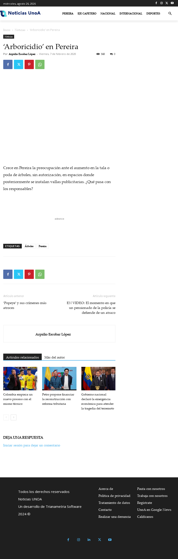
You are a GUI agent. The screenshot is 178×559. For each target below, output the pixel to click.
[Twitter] (166, 3)
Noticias (20, 30)
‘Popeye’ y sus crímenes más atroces (24, 305)
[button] (170, 13)
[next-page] (13, 417)
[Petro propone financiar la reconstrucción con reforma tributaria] (59, 378)
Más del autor (54, 357)
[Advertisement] (59, 228)
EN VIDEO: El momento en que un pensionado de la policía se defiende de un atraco (91, 307)
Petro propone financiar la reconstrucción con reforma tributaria (58, 399)
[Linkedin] (89, 540)
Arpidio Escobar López (22, 54)
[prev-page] (6, 417)
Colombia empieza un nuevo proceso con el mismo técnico (18, 399)
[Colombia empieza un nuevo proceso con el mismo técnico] (20, 378)
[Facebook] (156, 3)
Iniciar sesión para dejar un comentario (31, 445)
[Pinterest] (29, 64)
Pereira (43, 246)
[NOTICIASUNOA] (20, 13)
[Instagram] (161, 3)
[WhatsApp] (39, 64)
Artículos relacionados (22, 357)
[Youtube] (172, 3)
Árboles (29, 246)
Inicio (6, 30)
